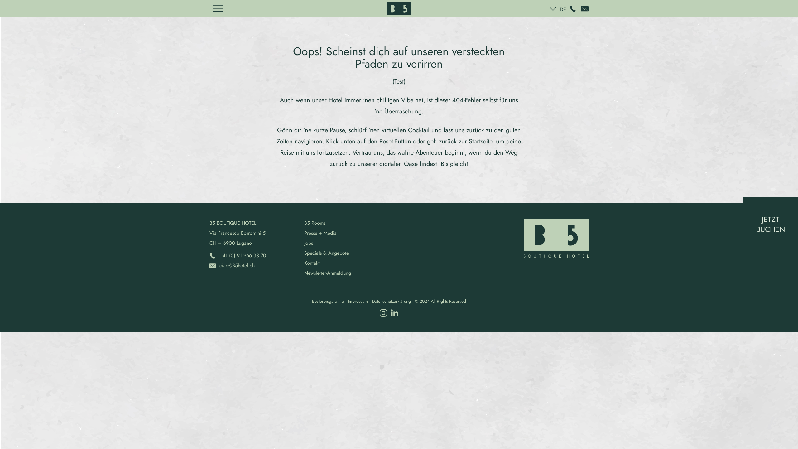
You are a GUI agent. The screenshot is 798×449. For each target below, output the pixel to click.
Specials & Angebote (326, 253)
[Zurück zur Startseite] (399, 8)
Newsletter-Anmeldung (327, 273)
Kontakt (312, 263)
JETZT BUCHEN (770, 224)
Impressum (358, 301)
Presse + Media (320, 233)
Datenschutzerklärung (391, 301)
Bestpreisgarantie (328, 301)
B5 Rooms (314, 223)
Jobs (308, 243)
